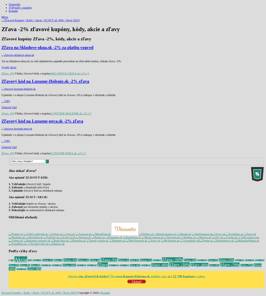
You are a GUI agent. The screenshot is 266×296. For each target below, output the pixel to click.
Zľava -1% (37, 260)
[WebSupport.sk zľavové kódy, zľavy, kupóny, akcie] (202, 234)
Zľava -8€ (157, 260)
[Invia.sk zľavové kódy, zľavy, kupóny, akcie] (250, 234)
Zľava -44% (57, 266)
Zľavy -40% (159, 265)
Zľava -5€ (123, 260)
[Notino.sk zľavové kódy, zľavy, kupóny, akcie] (16, 234)
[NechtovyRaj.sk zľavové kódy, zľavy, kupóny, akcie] (38, 244)
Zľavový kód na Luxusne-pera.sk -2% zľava (42, 121)
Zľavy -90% (34, 268)
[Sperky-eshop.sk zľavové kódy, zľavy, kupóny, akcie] (97, 240)
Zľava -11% (202, 260)
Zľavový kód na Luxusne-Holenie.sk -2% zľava (45, 81)
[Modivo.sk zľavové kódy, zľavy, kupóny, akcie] (57, 244)
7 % (12, 260)
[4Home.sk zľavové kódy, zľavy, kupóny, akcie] (184, 234)
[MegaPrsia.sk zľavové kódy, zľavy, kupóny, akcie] (101, 234)
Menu (4, 17)
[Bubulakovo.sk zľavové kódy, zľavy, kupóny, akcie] (224, 240)
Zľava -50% (69, 265)
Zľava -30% (25, 265)
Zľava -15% (226, 260)
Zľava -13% (213, 260)
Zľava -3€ (83, 260)
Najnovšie (14, 4)
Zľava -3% (70, 260)
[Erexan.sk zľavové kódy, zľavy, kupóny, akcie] (84, 237)
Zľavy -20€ (124, 266)
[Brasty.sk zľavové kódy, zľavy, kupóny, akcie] (98, 237)
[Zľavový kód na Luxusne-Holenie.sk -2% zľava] (133, 89)
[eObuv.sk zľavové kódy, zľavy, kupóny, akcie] (56, 234)
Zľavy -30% (135, 265)
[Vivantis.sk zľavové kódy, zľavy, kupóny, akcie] (124, 234)
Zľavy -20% (114, 266)
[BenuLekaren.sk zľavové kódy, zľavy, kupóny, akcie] (165, 234)
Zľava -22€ (259, 260)
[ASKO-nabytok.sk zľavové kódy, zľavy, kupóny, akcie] (36, 234)
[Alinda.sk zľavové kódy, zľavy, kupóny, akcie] (16, 240)
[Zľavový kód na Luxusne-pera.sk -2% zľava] (133, 128)
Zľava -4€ (95, 260)
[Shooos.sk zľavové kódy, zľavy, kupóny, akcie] (204, 237)
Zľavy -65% (214, 265)
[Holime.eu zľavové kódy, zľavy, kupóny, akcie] (188, 237)
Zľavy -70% (230, 265)
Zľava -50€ (81, 266)
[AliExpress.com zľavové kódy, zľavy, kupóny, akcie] (248, 237)
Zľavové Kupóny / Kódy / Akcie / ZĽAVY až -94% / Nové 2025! (39, 292)
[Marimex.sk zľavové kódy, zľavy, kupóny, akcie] (117, 240)
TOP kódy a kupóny (20, 7)
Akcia (20, 259)
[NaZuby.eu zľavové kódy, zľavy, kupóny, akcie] (51, 237)
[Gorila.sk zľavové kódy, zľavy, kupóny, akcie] (230, 237)
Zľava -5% (109, 260)
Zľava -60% (92, 266)
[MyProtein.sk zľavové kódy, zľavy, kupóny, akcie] (170, 240)
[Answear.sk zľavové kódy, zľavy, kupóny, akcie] (83, 234)
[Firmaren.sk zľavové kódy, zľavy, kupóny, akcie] (114, 237)
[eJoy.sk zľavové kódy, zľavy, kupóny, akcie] (218, 237)
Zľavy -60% (199, 265)
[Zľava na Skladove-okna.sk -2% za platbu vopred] (133, 55)
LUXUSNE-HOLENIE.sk (66, 113)
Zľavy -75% (246, 265)
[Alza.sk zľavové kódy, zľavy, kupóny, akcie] (69, 234)
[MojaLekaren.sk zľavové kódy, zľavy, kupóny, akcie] (152, 237)
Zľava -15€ (239, 260)
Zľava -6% (134, 260)
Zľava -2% (7, 73)
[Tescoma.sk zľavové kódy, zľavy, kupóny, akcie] (172, 237)
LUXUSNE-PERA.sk (64, 153)
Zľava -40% (46, 266)
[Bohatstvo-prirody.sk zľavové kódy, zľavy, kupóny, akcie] (36, 240)
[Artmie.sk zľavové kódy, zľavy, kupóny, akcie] (247, 240)
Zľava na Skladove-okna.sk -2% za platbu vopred (47, 47)
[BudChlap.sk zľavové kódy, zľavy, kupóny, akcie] (60, 240)
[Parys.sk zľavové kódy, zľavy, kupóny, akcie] (154, 240)
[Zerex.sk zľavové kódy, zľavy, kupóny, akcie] (218, 234)
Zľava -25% (14, 265)
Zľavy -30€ (146, 266)
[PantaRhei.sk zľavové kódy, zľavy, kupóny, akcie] (18, 244)
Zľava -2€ (58, 260)
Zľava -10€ (190, 260)
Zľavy (103, 264)
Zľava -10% (172, 259)
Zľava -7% (146, 260)
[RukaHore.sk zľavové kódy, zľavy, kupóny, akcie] (132, 237)
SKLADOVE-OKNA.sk (65, 73)
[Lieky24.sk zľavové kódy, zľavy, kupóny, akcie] (68, 237)
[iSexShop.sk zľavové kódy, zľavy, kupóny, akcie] (34, 237)
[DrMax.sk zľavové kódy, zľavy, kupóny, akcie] (146, 234)
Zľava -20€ (249, 260)
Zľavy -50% (179, 264)
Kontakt (13, 10)
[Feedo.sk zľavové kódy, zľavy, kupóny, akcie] (206, 240)
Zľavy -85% (21, 269)
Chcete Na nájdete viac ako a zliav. (136, 276)
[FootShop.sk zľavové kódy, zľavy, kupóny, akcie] (234, 234)
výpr (30, 260)
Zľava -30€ (35, 265)
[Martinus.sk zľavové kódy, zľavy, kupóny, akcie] (17, 237)
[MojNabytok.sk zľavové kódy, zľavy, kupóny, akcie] (136, 240)
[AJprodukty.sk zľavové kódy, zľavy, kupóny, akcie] (190, 240)
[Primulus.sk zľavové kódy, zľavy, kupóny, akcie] (77, 240)
